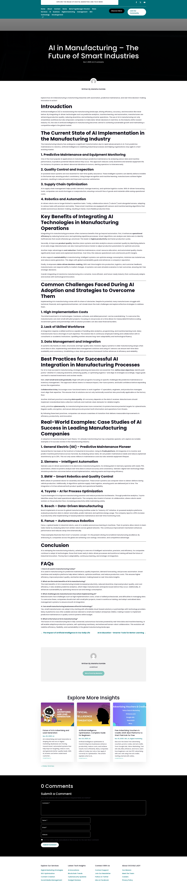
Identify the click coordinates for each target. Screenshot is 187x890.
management (82, 12)
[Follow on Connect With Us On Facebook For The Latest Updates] (136, 2)
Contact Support (102, 870)
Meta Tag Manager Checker (79, 9)
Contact (57, 9)
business (56, 12)
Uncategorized (57, 15)
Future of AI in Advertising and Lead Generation (56, 731)
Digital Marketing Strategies (52, 870)
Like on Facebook (102, 880)
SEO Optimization (48, 873)
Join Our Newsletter (103, 873)
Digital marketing (68, 12)
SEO (91, 12)
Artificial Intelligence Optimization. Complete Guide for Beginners (92, 732)
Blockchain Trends (75, 873)
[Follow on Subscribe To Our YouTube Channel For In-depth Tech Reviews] (144, 2)
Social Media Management (51, 880)
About (49, 9)
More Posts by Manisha (93, 673)
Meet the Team (128, 873)
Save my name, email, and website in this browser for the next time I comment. (71, 840)
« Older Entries (47, 766)
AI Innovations (73, 870)
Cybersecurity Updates (77, 877)
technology (45, 15)
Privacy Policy (127, 880)
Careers (125, 877)
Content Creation (48, 877)
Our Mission (126, 870)
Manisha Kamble (98, 89)
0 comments (99, 62)
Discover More (116, 11)
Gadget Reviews (74, 880)
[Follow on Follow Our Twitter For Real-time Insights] (140, 2)
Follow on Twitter (101, 877)
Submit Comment (49, 845)
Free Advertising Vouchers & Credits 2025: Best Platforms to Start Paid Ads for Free (128, 732)
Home (43, 9)
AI (50, 12)
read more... (47, 758)
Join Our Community (134, 12)
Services (44, 12)
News (94, 9)
